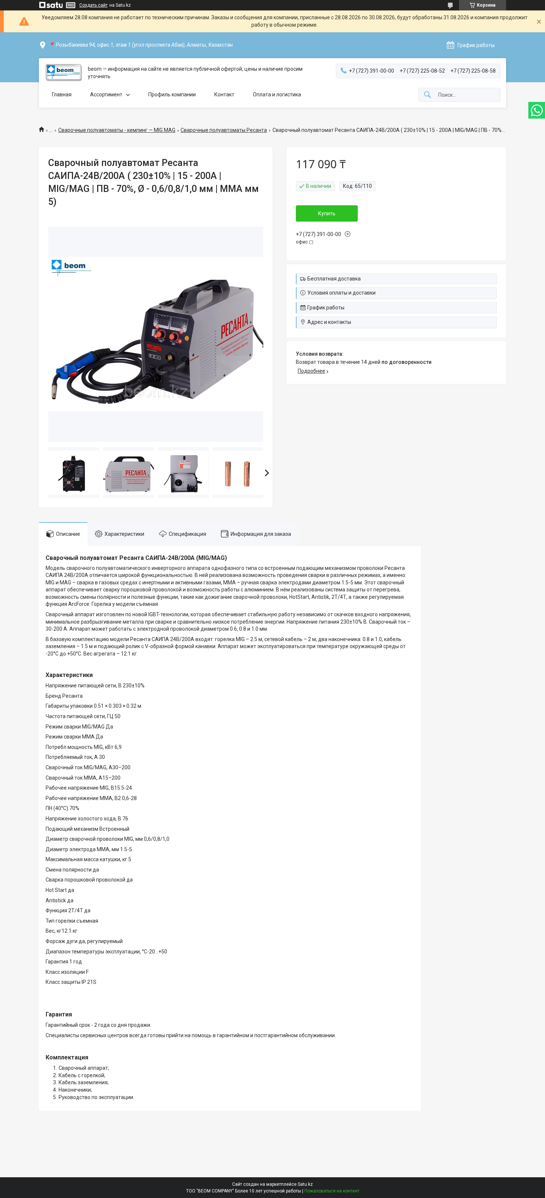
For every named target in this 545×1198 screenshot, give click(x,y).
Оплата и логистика (277, 94)
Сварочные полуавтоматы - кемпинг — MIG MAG (116, 130)
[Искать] (427, 95)
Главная (62, 94)
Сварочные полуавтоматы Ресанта (224, 130)
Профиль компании (172, 94)
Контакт (224, 94)
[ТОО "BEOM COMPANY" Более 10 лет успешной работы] (63, 73)
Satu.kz (305, 1184)
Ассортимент (106, 94)
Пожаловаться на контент (331, 1191)
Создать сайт (93, 5)
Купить (327, 213)
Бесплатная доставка (334, 279)
